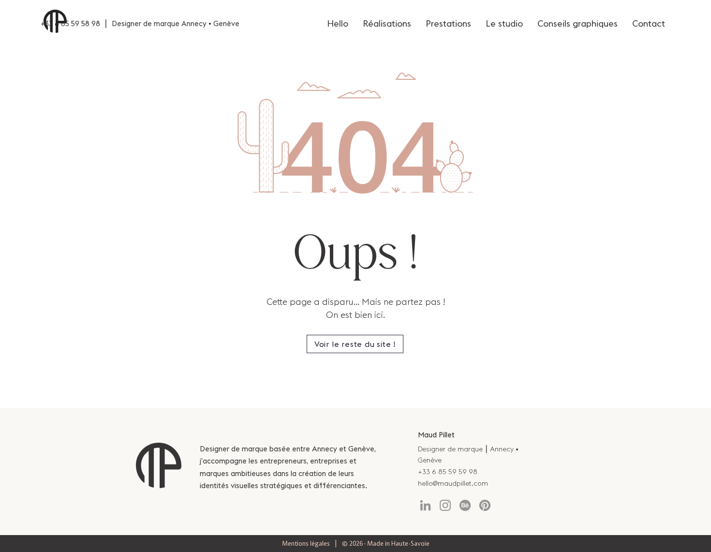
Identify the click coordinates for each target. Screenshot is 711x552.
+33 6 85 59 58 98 (70, 23)
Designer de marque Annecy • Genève (175, 23)
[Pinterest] (484, 505)
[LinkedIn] (425, 505)
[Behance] (465, 505)
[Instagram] (445, 505)
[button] (355, 344)
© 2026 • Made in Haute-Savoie (386, 543)
